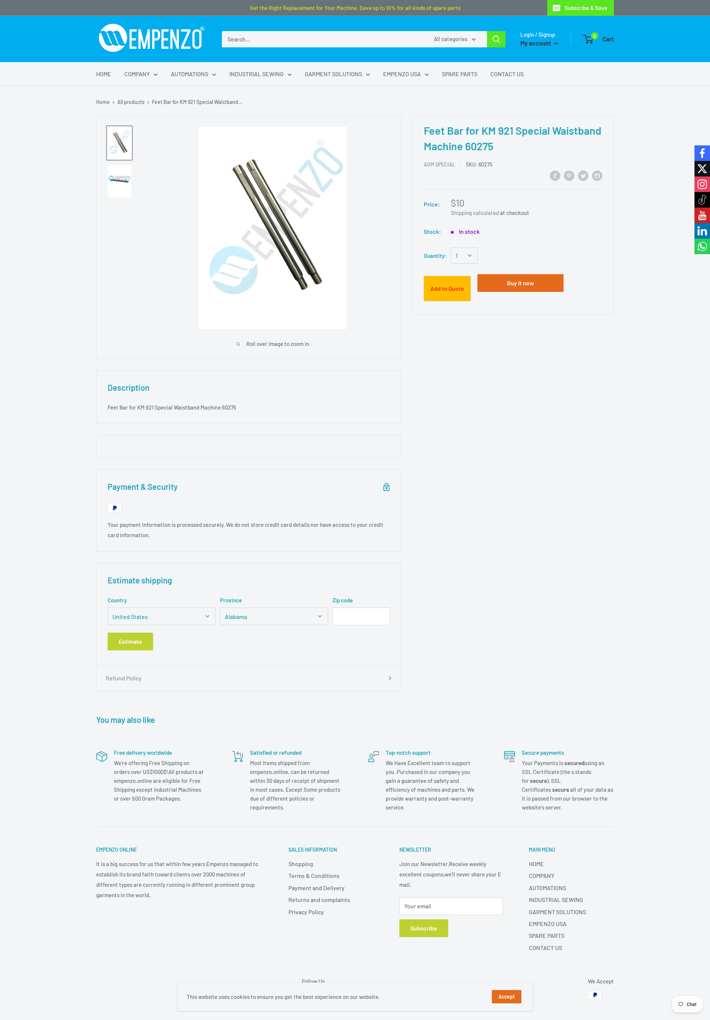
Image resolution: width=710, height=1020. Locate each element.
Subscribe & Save (586, 7)
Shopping (300, 863)
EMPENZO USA (402, 73)
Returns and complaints (319, 899)
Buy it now (520, 282)
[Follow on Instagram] (702, 184)
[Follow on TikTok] (702, 200)
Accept (506, 996)
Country (117, 600)
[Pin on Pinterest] (569, 175)
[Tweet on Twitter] (583, 175)
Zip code (342, 600)
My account (536, 43)
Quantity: (435, 255)
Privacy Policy (306, 911)
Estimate (130, 641)
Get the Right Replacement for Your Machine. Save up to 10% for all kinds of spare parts (355, 7)
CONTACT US (507, 73)
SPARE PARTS (459, 73)
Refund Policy (124, 677)
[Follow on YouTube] (702, 215)
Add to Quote (447, 288)
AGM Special (439, 164)
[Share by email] (597, 175)
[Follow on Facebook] (702, 153)
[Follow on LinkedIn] (702, 231)
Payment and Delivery (316, 887)
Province (231, 600)
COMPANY (137, 73)
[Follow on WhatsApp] (702, 246)
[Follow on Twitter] (702, 168)
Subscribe (423, 928)
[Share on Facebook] (555, 175)
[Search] (496, 39)
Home (103, 102)
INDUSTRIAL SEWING (256, 73)
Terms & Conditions (313, 875)
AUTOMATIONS (189, 73)
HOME (103, 73)
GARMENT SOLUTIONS (333, 73)
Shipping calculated (475, 212)
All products (131, 102)
